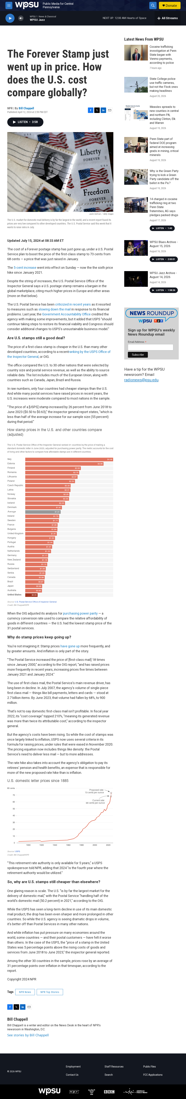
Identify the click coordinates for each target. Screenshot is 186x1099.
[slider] (26, 18)
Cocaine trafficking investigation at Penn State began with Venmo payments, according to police (163, 54)
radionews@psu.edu (141, 380)
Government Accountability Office (66, 314)
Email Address (137, 342)
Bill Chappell (26, 108)
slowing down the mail (55, 309)
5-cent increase (25, 267)
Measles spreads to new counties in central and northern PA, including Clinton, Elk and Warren (164, 115)
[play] (10, 18)
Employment (73, 1066)
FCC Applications (153, 1074)
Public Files (149, 1066)
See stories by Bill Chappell (28, 1035)
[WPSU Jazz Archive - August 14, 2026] (136, 279)
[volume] (21, 18)
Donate (171, 5)
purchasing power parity (80, 613)
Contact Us (72, 1074)
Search (109, 1074)
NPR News (25, 992)
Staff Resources (114, 1066)
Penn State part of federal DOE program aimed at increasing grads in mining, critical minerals (164, 147)
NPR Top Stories (50, 992)
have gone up (70, 646)
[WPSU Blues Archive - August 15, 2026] (136, 248)
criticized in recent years (73, 304)
